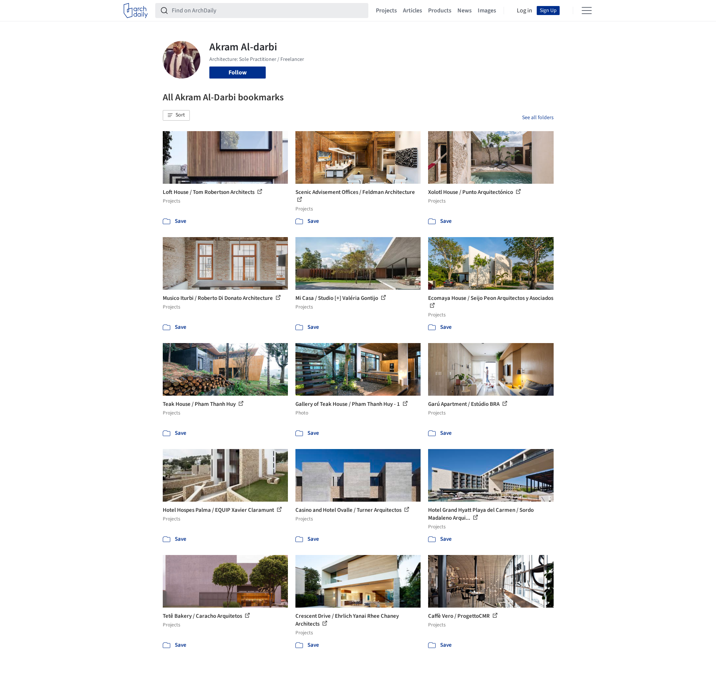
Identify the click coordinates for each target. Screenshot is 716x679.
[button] (176, 115)
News (464, 10)
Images (487, 10)
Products (439, 10)
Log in (524, 10)
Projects (386, 10)
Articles (412, 10)
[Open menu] (587, 11)
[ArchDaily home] (136, 10)
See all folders (538, 117)
